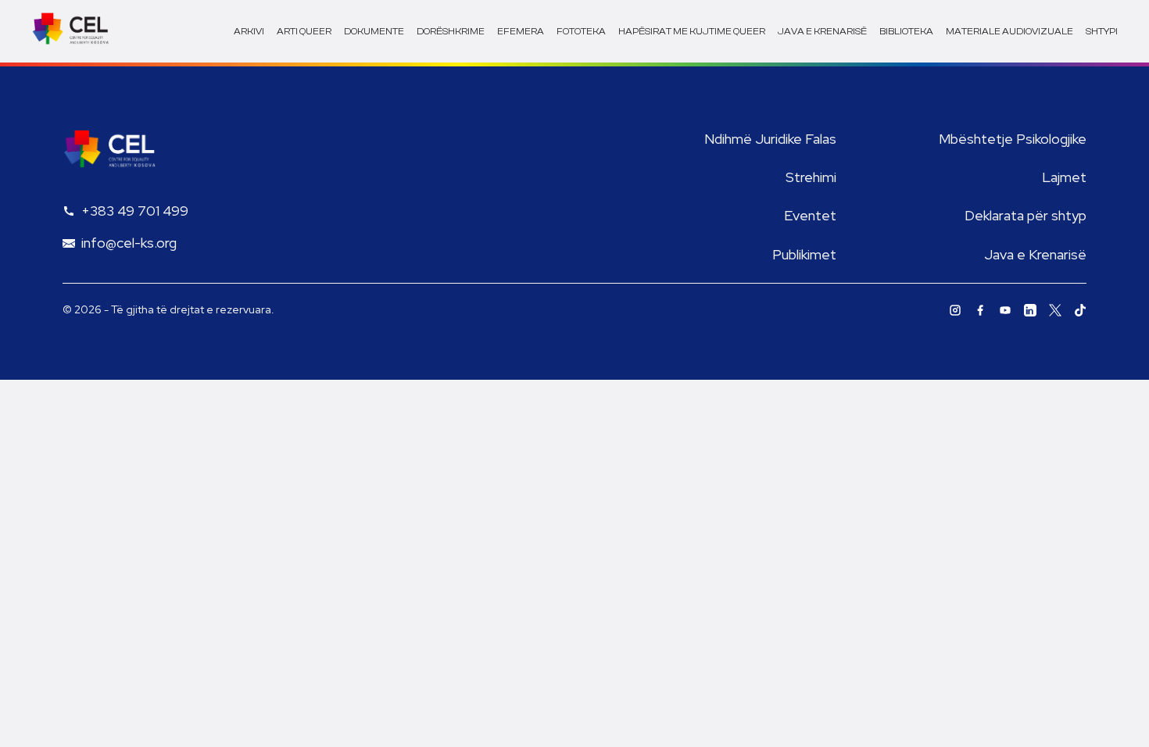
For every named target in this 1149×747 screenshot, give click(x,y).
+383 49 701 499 (134, 211)
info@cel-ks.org (129, 243)
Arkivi (249, 31)
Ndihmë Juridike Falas (770, 139)
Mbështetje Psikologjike (1012, 139)
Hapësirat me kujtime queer (691, 31)
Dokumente (374, 31)
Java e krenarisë (822, 31)
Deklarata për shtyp (1025, 215)
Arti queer (304, 31)
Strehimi (811, 177)
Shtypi (1102, 31)
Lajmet (1064, 177)
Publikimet (804, 254)
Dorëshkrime (451, 31)
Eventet (810, 215)
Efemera (520, 31)
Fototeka (581, 31)
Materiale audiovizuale (1009, 31)
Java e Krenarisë (1035, 254)
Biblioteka (906, 31)
